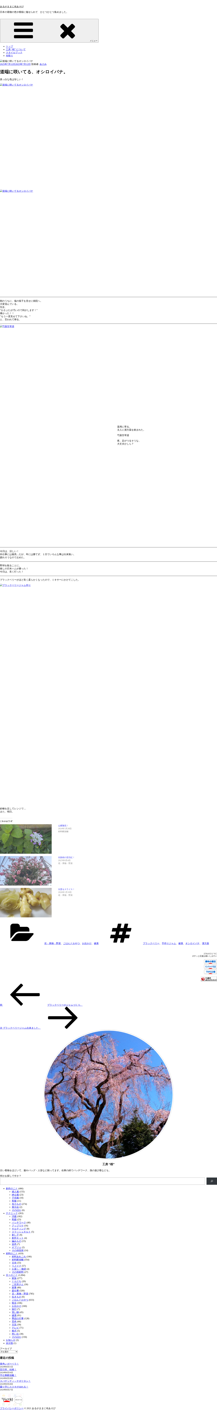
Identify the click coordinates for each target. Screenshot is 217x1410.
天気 (14, 1324)
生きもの (16, 1297)
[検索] (212, 1181)
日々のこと (12, 1275)
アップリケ (18, 1225)
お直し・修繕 (19, 1269)
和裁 (14, 1219)
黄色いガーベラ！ (9, 1364)
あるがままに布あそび (12, 6)
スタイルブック (14, 52)
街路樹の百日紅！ (66, 857)
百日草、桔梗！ (8, 1369)
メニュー (93, 41)
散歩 (14, 1303)
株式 (14, 1331)
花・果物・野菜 (52, 943)
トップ (9, 46)
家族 (14, 1278)
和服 (14, 1201)
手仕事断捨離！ (8, 1375)
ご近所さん (18, 1284)
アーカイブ (6, 1348)
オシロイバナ (192, 943)
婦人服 (15, 1191)
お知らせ (10, 1340)
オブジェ (16, 1247)
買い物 (15, 1312)
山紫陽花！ (63, 826)
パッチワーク (19, 1222)
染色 (14, 1244)
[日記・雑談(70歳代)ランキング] (209, 981)
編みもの (16, 1241)
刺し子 (15, 1235)
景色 (14, 1321)
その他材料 (18, 1272)
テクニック (12, 1213)
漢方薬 (205, 943)
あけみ (43, 64)
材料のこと (12, 1253)
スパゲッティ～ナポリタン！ (15, 1381)
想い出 (15, 1334)
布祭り (9, 55)
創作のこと (12, 1188)
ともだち (16, 1281)
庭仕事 (15, 1290)
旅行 (14, 1309)
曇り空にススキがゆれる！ (14, 1387)
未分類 (9, 1343)
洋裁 (14, 1216)
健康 (96, 943)
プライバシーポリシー (12, 1408)
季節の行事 (18, 1318)
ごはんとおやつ (71, 943)
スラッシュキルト (21, 1232)
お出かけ (87, 943)
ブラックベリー (151, 943)
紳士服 (15, 1194)
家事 (14, 1287)
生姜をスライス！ (66, 889)
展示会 (15, 1207)
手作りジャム (169, 943)
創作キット (18, 1238)
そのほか (16, 1210)
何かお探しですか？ (10, 1176)
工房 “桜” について (16, 49)
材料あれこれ (19, 1256)
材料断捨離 (18, 1259)
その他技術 (18, 1250)
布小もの (16, 1204)
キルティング (19, 1228)
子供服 (15, 1198)
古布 (14, 1263)
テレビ (15, 1327)
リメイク (16, 1266)
